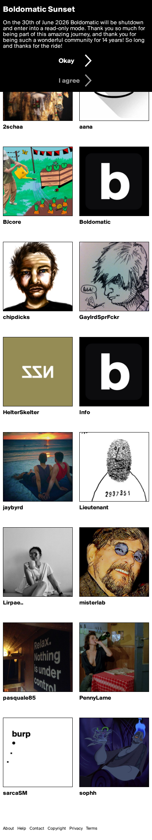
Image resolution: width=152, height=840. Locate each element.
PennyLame (95, 698)
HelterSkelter (21, 413)
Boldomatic (95, 222)
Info (84, 413)
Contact (37, 828)
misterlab (92, 603)
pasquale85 (19, 698)
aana (86, 127)
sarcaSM (15, 793)
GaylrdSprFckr (99, 317)
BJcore (12, 222)
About (8, 828)
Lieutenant (93, 508)
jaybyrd (13, 508)
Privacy (76, 828)
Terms (91, 828)
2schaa (13, 127)
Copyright (57, 828)
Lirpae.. (13, 603)
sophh (87, 793)
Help (21, 828)
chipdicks (16, 317)
